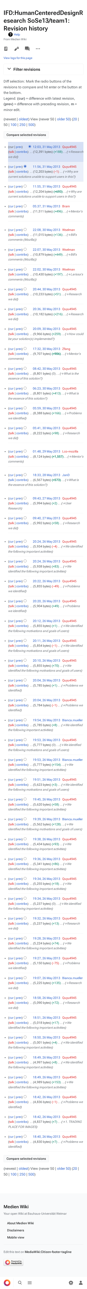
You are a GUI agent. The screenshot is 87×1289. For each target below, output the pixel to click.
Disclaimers (15, 1230)
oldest (23, 119)
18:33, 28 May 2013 (46, 475)
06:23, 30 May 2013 (46, 388)
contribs (21, 152)
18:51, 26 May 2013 (46, 1017)
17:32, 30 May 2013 (46, 349)
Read (6, 49)
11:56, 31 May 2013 (46, 166)
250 (22, 125)
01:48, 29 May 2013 (46, 451)
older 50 (63, 119)
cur (11, 166)
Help (17, 34)
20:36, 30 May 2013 (46, 309)
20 (75, 119)
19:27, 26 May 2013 (46, 958)
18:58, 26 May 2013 (46, 998)
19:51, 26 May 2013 (46, 779)
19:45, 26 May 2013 (46, 799)
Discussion (27, 49)
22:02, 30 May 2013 (46, 269)
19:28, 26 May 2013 (46, 938)
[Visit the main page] (7, 1282)
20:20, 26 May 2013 (46, 601)
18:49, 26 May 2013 (46, 1057)
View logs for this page (18, 58)
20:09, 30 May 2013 (46, 329)
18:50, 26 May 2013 (46, 1037)
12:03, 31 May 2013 (46, 147)
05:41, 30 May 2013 (46, 428)
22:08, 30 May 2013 (46, 230)
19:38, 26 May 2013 (46, 839)
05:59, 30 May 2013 (46, 408)
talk (11, 152)
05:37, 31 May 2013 (46, 206)
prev (19, 147)
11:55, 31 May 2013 (46, 186)
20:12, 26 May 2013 (46, 621)
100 (13, 125)
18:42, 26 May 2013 (46, 1097)
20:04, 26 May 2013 (46, 680)
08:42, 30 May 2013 (46, 368)
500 (31, 125)
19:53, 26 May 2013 (46, 740)
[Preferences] (70, 1282)
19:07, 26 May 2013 (46, 978)
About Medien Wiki (20, 1223)
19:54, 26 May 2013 (46, 720)
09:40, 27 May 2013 (46, 518)
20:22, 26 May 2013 (46, 581)
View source (16, 49)
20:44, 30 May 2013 (46, 289)
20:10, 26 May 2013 (46, 660)
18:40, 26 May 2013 (46, 1136)
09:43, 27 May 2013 (46, 498)
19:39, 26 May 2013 (46, 819)
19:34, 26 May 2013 (46, 879)
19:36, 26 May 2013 (46, 859)
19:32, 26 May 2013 (46, 918)
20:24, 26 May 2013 (46, 541)
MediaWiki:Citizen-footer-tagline (48, 1252)
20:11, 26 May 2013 (46, 640)
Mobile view (15, 1237)
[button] (43, 69)
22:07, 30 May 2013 (46, 249)
